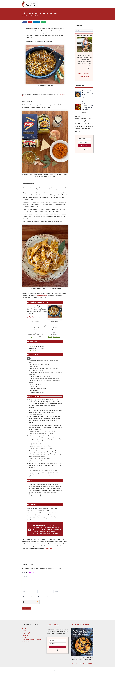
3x (33, 358)
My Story (24, 628)
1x (28, 358)
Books (81, 4)
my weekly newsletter (41, 295)
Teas (73, 4)
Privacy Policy (26, 641)
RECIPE (33, 41)
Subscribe (88, 4)
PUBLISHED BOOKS (80, 625)
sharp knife (32, 350)
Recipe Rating (24, 572)
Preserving (60, 4)
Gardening (66, 4)
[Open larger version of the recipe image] (55, 311)
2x (31, 358)
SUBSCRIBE (53, 625)
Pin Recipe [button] (55, 321)
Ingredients (40, 41)
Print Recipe (36, 321)
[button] (49, 4)
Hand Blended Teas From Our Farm (32, 639)
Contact (24, 631)
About (76, 4)
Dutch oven (32, 346)
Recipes (47, 4)
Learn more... (50, 548)
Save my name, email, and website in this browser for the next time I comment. (38, 596)
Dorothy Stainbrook (54, 337)
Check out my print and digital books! (82, 663)
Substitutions (48, 41)
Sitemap (24, 637)
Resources (25, 635)
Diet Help (53, 4)
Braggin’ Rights (26, 633)
